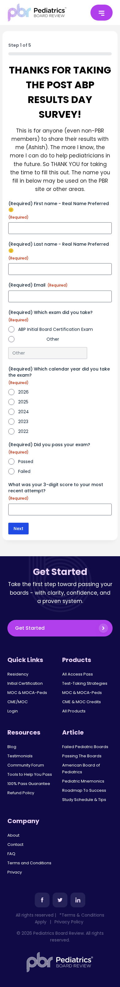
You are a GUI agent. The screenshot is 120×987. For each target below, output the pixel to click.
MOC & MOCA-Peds (27, 693)
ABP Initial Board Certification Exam (55, 329)
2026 (23, 392)
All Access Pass (77, 674)
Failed (24, 471)
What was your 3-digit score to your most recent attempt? (55, 491)
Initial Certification (25, 683)
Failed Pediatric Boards (85, 747)
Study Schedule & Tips (84, 800)
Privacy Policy (68, 922)
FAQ (11, 854)
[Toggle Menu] (101, 13)
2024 (23, 412)
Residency (17, 674)
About (13, 835)
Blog (11, 747)
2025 (23, 402)
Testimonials (20, 756)
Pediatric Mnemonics (83, 781)
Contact (15, 844)
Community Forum (25, 765)
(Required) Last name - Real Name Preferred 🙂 (58, 250)
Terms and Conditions (29, 863)
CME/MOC (17, 702)
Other (52, 339)
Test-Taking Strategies (84, 683)
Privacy (14, 872)
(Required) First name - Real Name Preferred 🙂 (58, 210)
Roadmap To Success (84, 790)
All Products (74, 711)
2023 (23, 421)
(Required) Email (38, 285)
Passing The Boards (82, 756)
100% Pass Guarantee (28, 784)
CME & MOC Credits (81, 702)
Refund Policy (20, 793)
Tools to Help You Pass (29, 774)
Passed (25, 461)
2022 (23, 431)
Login (12, 711)
